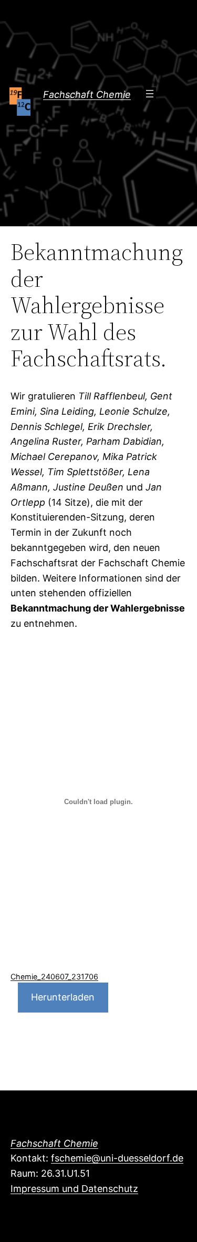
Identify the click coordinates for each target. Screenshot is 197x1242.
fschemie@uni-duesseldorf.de (117, 1158)
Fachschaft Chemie (87, 94)
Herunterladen (63, 997)
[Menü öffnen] (149, 93)
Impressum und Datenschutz (74, 1188)
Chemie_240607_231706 (54, 976)
